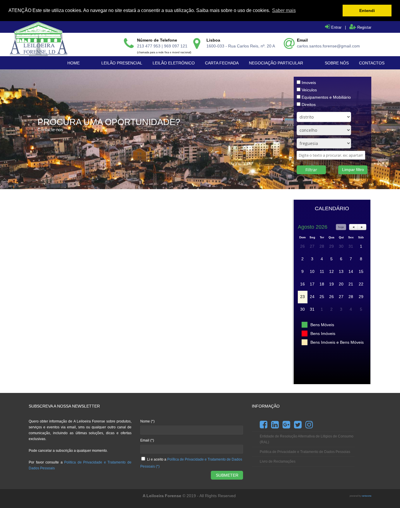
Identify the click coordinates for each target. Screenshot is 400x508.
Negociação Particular (276, 63)
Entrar (335, 27)
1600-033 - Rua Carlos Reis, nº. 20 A (240, 46)
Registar (363, 27)
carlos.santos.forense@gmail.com (328, 46)
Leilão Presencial (121, 63)
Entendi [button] (367, 10)
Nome (147, 421)
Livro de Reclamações (277, 461)
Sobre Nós (337, 63)
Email (147, 440)
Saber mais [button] (284, 10)
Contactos (371, 63)
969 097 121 (175, 46)
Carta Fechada (222, 63)
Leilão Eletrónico (174, 63)
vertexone (366, 496)
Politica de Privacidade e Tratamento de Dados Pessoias (305, 452)
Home (73, 63)
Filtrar (311, 169)
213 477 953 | (150, 46)
